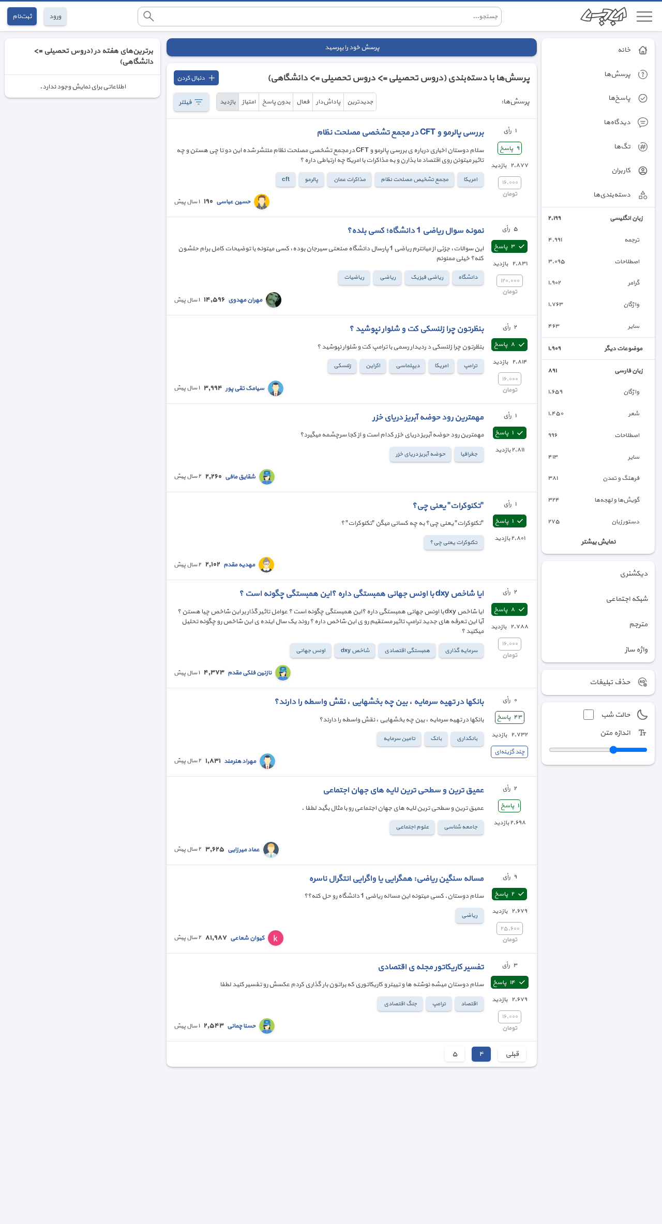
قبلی (512, 1054)
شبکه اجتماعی (627, 599)
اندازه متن (615, 733)
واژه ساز (636, 649)
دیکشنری (634, 573)
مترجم (638, 624)
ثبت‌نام (22, 16)
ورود (55, 16)
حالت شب (615, 714)
